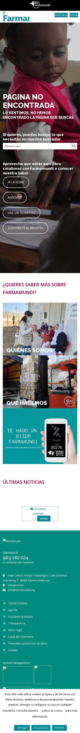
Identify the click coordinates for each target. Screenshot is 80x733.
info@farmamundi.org (21, 590)
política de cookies (52, 710)
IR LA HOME (16, 182)
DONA (74, 15)
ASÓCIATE (61, 15)
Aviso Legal (15, 630)
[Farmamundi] (16, 16)
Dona (44, 518)
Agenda (12, 610)
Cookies (13, 650)
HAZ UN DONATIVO (22, 213)
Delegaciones (16, 585)
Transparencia (16, 623)
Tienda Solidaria (17, 603)
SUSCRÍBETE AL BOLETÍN (25, 228)
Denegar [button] (22, 727)
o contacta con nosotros (18, 562)
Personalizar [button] (41, 727)
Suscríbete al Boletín (20, 616)
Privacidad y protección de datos (27, 643)
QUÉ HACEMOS (27, 403)
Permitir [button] (59, 727)
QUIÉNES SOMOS (29, 350)
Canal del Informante (20, 636)
